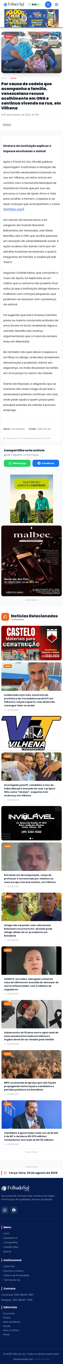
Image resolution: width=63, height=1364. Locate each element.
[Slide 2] (31, 26)
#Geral (6, 124)
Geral (13, 78)
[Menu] (56, 4)
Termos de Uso (12, 1280)
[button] (31, 52)
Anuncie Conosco (14, 1271)
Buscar (7, 1251)
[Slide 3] (33, 26)
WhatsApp (19, 463)
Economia (9, 1313)
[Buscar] (48, 4)
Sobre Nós (9, 1266)
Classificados (11, 1247)
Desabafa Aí (10, 1238)
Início (4, 78)
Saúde (6, 1326)
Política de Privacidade (16, 1275)
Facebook (48, 463)
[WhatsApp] (4, 1210)
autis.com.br (42, 1359)
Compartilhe (11, 1242)
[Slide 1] (29, 26)
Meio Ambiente (11, 1321)
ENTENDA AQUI (14, 209)
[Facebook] (13, 1210)
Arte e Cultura (11, 1330)
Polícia (6, 1317)
